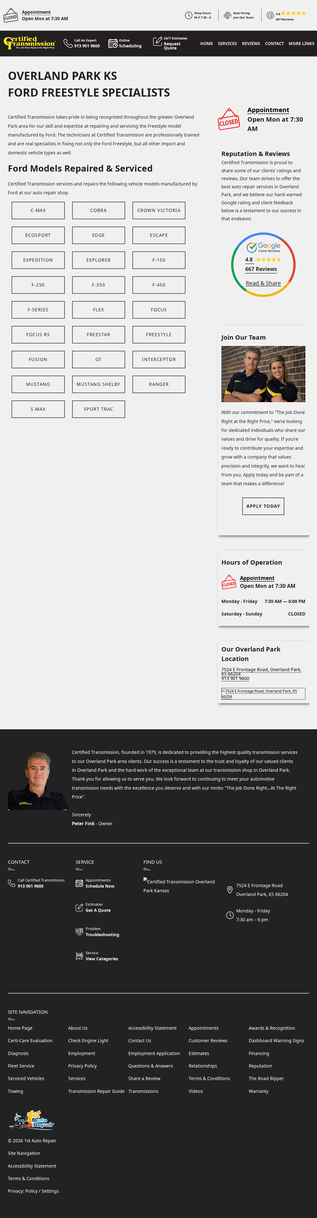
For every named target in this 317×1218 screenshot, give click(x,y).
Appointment (36, 12)
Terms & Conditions (28, 1178)
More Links (301, 43)
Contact (274, 43)
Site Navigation (24, 1153)
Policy (31, 1191)
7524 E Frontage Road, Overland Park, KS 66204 (261, 671)
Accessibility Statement (32, 1166)
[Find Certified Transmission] (263, 692)
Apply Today (263, 506)
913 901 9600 (235, 678)
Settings (50, 1191)
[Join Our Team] (236, 15)
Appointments (204, 1028)
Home (206, 43)
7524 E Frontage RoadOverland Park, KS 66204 (262, 889)
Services (227, 43)
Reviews (251, 43)
